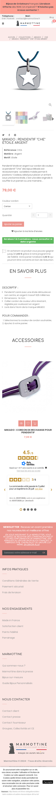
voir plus (39, 489)
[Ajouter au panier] (35, 423)
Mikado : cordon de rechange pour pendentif (28, 431)
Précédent (3, 118)
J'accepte (47, 782)
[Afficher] (21, 423)
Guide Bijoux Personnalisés (17, 683)
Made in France (11, 620)
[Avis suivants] (51, 490)
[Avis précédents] (5, 490)
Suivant (53, 118)
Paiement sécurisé (13, 586)
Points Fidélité (10, 632)
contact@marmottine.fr (28, 18)
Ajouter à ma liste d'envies (28, 231)
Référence (10, 150)
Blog (52, 17)
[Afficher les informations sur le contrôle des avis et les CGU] (46, 467)
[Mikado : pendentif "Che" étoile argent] (8, 117)
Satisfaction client (12, 626)
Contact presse (11, 717)
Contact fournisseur (14, 722)
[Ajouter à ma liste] (28, 423)
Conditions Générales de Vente (20, 580)
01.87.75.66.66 (8, 18)
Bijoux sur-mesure (12, 677)
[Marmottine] (28, 23)
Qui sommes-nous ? (13, 665)
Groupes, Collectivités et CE (18, 728)
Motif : (7, 157)
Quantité (7, 215)
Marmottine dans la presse (17, 671)
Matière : (9, 153)
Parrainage (8, 637)
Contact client (10, 711)
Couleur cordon (10, 200)
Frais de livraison (11, 592)
